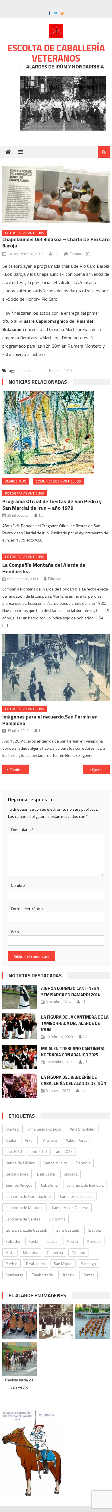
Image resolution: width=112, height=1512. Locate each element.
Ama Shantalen (83, 1129)
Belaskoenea (16, 1174)
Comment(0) (79, 254)
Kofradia (12, 1241)
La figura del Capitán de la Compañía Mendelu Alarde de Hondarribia (99, 770)
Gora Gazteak (67, 1230)
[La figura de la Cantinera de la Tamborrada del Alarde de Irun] (19, 1026)
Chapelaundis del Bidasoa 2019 (46, 370)
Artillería (50, 1140)
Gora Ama (57, 1219)
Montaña (30, 1252)
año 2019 (64, 1151)
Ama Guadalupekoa (44, 1129)
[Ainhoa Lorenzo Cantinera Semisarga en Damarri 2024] (19, 997)
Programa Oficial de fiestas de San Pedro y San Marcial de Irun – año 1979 (52, 504)
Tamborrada (42, 1275)
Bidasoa (70, 1174)
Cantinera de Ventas (22, 1219)
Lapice (52, 1241)
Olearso (78, 1252)
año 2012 (13, 1151)
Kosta (33, 1241)
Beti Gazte (46, 1174)
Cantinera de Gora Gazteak (28, 1196)
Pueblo (11, 1264)
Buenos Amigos (18, 1185)
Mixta (9, 1252)
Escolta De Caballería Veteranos (56, 53)
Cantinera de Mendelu (24, 1207)
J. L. (56, 254)
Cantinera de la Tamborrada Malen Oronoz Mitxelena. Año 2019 (19, 770)
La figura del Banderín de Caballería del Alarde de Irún (73, 1080)
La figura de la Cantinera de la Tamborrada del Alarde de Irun (75, 1023)
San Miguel (63, 1264)
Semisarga (14, 1275)
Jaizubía (94, 1230)
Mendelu (94, 1241)
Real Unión (35, 1264)
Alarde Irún (15, 481)
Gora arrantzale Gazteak (26, 1230)
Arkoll (29, 1140)
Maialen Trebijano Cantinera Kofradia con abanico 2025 (73, 1051)
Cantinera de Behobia (85, 1185)
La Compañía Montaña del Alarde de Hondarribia (43, 568)
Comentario (22, 829)
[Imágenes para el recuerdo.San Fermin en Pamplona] (56, 667)
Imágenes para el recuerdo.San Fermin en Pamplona (50, 720)
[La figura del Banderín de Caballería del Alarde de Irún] (19, 1086)
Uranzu (67, 1275)
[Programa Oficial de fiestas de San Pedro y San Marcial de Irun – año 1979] (56, 432)
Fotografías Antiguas (24, 232)
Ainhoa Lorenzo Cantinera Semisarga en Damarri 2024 (70, 991)
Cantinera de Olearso (70, 1207)
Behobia (83, 1163)
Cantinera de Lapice (77, 1196)
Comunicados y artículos (58, 481)
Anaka (10, 1140)
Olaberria (55, 1252)
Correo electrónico (27, 908)
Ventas (88, 1275)
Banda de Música (20, 1163)
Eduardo (54, 579)
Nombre (18, 885)
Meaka (72, 1241)
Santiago (88, 1264)
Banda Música (55, 1163)
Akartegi (12, 1129)
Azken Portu (76, 1140)
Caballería (49, 1185)
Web (15, 932)
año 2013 (39, 1151)
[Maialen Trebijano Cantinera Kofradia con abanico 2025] (19, 1057)
